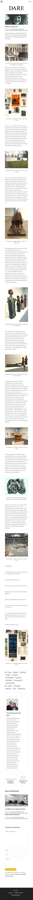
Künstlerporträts (21, 688)
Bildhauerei (15, 672)
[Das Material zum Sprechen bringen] (16, 806)
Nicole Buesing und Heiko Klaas (17, 29)
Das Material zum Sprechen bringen (15, 809)
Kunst (14, 688)
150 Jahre (9, 672)
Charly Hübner (23, 672)
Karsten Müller (9, 680)
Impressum (11, 892)
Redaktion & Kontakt (19, 892)
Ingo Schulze (18, 677)
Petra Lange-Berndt (18, 680)
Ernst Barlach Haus (10, 677)
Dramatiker (8, 675)
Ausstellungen (17, 686)
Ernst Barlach (15, 675)
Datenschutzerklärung (15, 895)
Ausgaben (9, 686)
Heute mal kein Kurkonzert (12, 814)
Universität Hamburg (10, 683)
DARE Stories (8, 688)
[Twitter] (29, 1)
